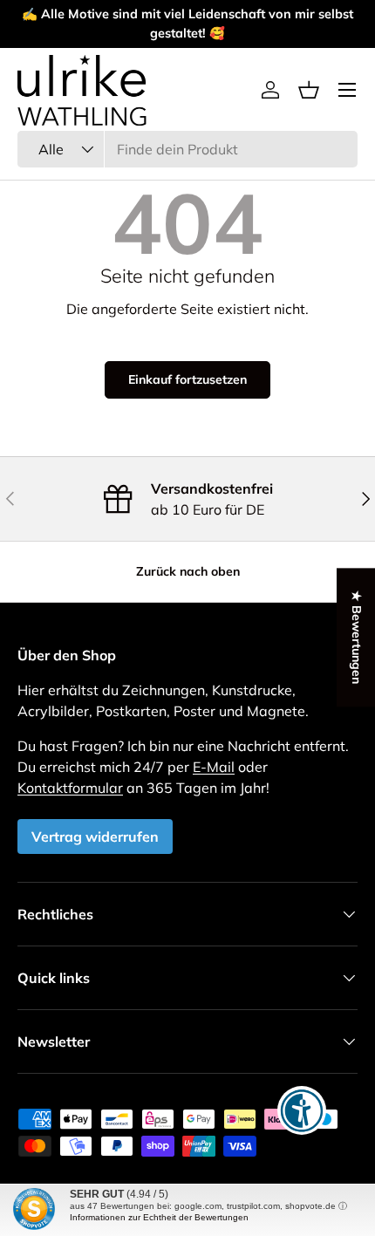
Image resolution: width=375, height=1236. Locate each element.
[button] (309, 90)
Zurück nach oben (188, 571)
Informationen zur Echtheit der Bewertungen (159, 1217)
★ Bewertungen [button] (357, 637)
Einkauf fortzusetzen (187, 379)
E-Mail (214, 766)
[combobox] (187, 149)
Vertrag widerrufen (95, 836)
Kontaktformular (70, 787)
